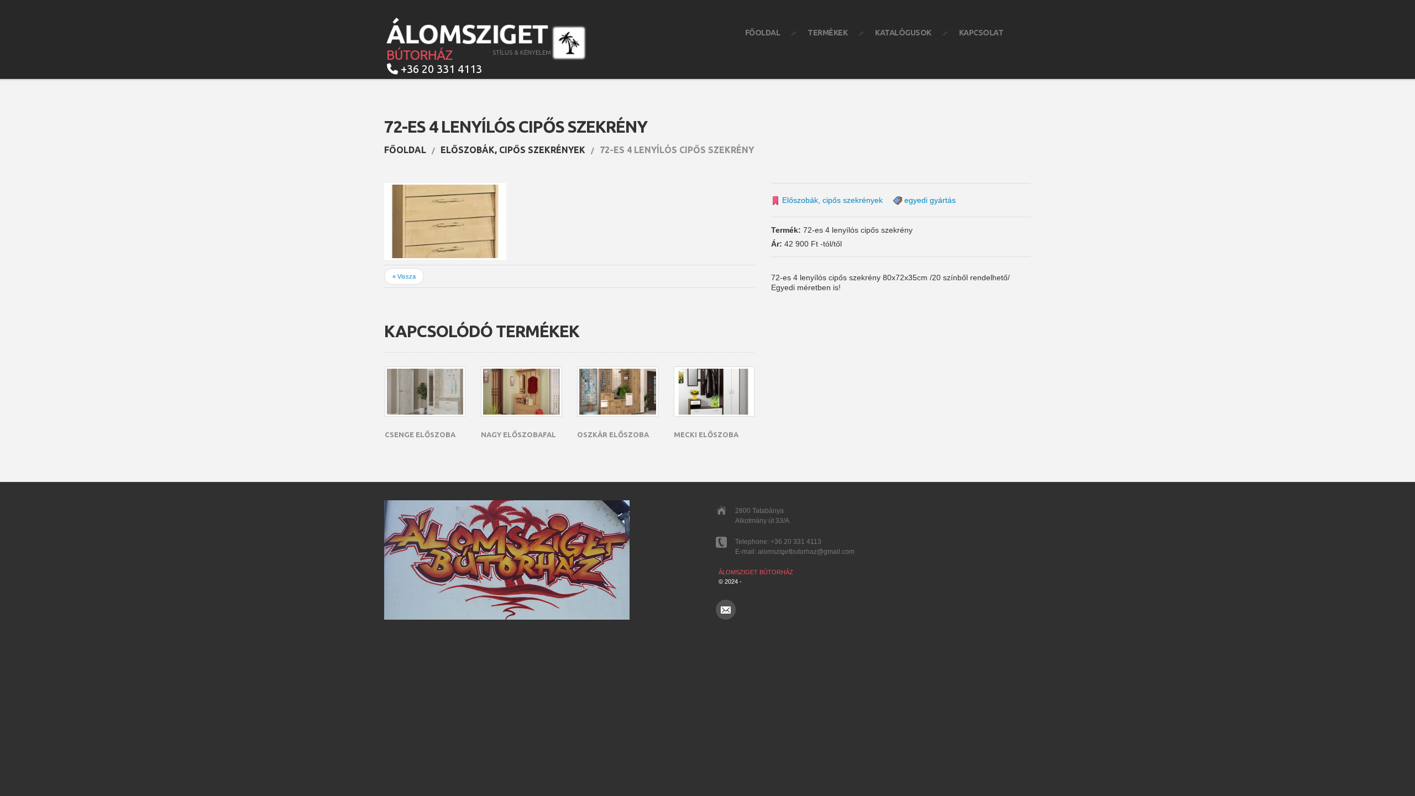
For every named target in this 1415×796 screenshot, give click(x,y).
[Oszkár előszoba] (617, 392)
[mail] (726, 610)
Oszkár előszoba (613, 434)
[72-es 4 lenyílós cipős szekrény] (445, 221)
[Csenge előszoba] (425, 392)
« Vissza (404, 276)
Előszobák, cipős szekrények (513, 150)
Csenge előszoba (420, 434)
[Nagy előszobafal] (521, 392)
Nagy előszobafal (518, 434)
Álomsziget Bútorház (756, 572)
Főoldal (762, 32)
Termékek (827, 32)
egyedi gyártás (930, 200)
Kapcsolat (981, 32)
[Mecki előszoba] (714, 392)
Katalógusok (903, 32)
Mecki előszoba (706, 434)
